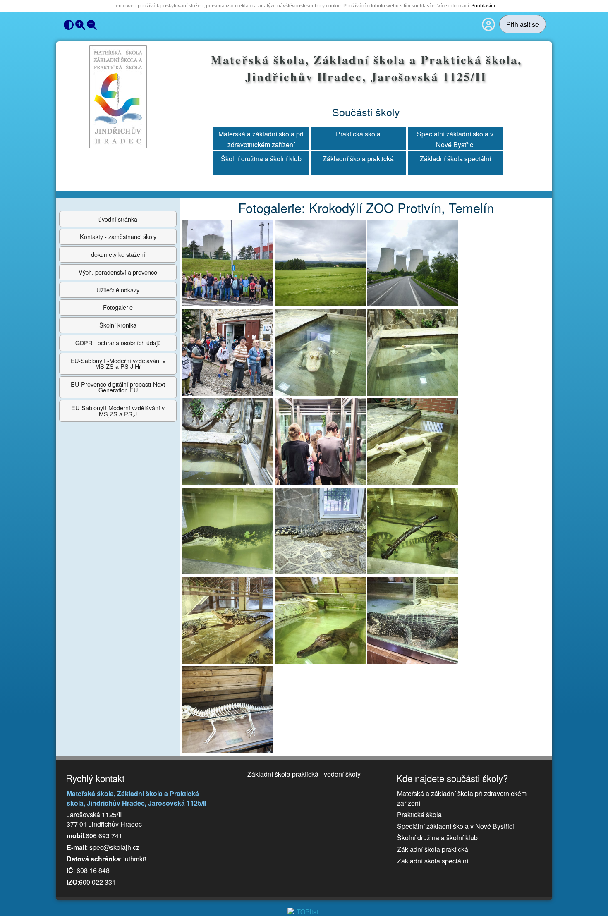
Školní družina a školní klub (261, 158)
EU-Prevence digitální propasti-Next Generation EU (118, 387)
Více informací (453, 6)
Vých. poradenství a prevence (118, 272)
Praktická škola (358, 134)
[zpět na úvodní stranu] (118, 97)
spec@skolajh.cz (114, 847)
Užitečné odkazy (117, 289)
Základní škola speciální (455, 158)
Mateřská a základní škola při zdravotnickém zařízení (261, 138)
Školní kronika (117, 324)
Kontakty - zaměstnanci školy (118, 236)
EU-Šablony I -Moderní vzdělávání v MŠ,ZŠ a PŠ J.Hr (117, 363)
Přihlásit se (522, 24)
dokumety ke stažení (118, 254)
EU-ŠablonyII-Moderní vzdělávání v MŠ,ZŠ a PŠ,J (118, 410)
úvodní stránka (117, 219)
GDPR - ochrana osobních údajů (118, 342)
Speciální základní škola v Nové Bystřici (455, 138)
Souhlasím (483, 5)
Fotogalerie (118, 307)
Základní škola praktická (358, 158)
